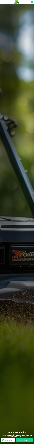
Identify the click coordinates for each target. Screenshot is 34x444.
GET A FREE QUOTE (24, 440)
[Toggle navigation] (2, 2)
